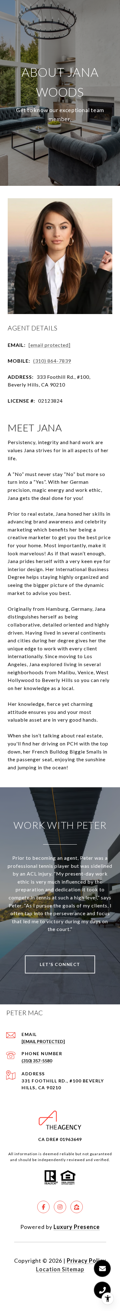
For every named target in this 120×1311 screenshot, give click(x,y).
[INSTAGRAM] (60, 1207)
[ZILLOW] (76, 1207)
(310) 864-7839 (52, 361)
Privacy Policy (86, 1260)
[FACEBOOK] (43, 1207)
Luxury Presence (77, 1226)
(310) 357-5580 (37, 1060)
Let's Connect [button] (60, 964)
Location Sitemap (60, 1269)
